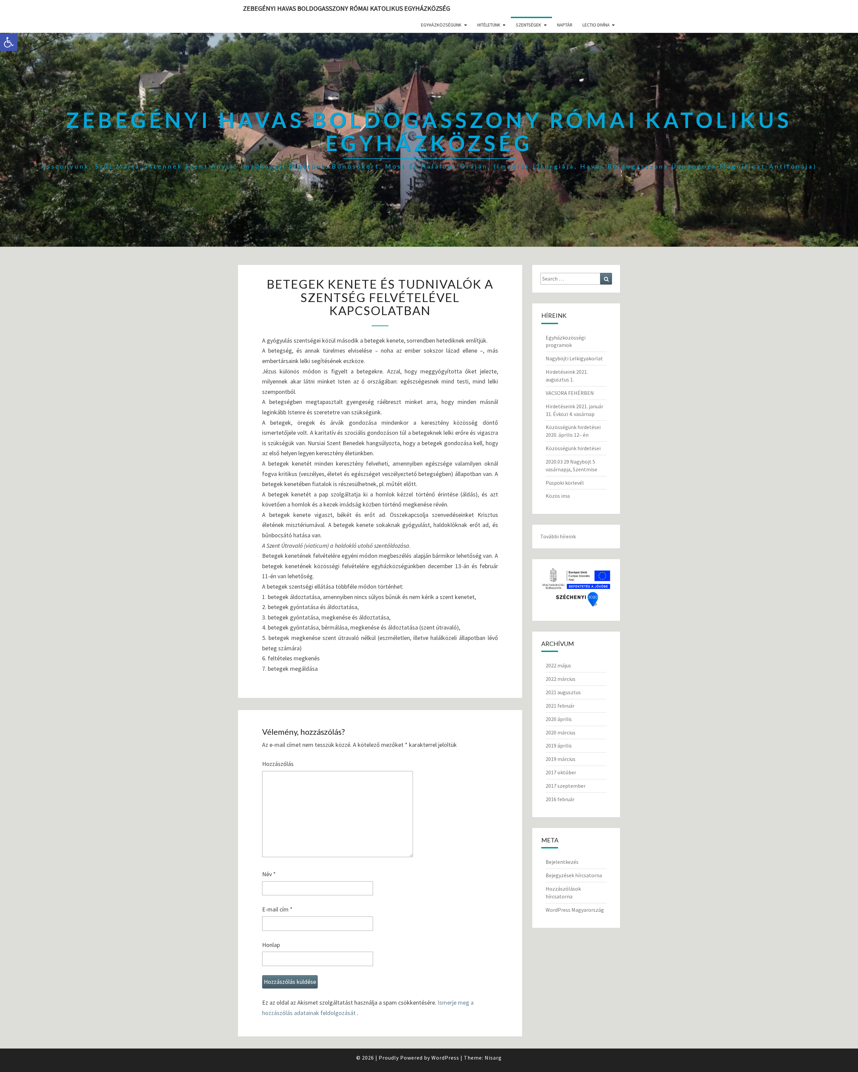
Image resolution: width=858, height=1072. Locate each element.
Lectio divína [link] (596, 25)
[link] (8, 42)
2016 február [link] (560, 799)
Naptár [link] (564, 25)
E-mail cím (277, 909)
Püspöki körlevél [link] (565, 482)
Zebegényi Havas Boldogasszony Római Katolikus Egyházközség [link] (346, 8)
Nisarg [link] (493, 1057)
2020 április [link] (559, 719)
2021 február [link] (560, 705)
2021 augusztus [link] (563, 692)
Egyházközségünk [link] (441, 25)
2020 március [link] (560, 732)
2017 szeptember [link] (566, 785)
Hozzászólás (278, 764)
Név (269, 874)
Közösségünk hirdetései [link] (573, 448)
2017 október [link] (561, 772)
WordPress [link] (445, 1057)
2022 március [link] (560, 678)
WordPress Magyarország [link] (575, 909)
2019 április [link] (559, 745)
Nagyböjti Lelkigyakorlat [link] (574, 358)
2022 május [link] (558, 665)
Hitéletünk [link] (488, 25)
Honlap (271, 945)
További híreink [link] (558, 536)
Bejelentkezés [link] (562, 861)
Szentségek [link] (528, 25)
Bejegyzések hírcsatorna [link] (574, 875)
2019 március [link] (560, 759)
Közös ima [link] (558, 495)
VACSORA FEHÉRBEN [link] (570, 393)
